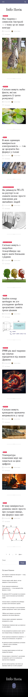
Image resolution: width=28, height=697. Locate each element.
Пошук (4, 560)
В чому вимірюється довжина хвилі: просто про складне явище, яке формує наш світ (14, 510)
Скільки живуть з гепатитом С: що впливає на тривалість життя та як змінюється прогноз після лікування (13, 658)
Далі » (20, 554)
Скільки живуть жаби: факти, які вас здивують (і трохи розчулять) (13, 94)
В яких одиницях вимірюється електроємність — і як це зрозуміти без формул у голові (14, 146)
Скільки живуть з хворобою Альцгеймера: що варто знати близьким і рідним (13, 251)
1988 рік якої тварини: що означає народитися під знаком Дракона (14, 355)
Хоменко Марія (17, 31)
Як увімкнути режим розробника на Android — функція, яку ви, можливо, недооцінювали (13, 644)
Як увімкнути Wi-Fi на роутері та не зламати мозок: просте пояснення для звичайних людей (14, 195)
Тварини (5, 15)
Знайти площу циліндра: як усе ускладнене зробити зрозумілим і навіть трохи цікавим (12, 304)
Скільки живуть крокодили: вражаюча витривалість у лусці (13, 412)
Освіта (5, 295)
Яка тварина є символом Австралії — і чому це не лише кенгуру (13, 23)
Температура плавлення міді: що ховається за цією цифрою (12, 459)
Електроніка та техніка (8, 187)
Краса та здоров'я (7, 242)
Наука (5, 137)
